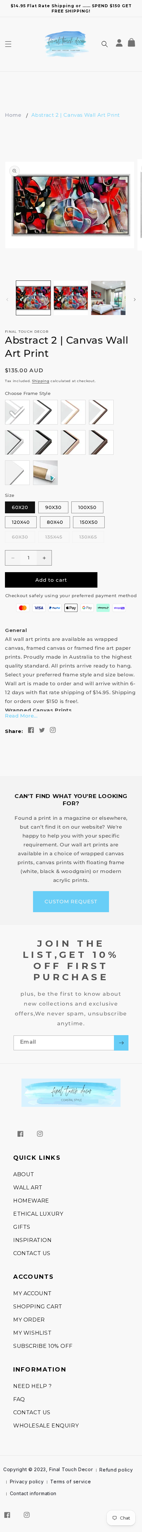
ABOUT (23, 1174)
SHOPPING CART (37, 1306)
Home (13, 115)
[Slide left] (7, 299)
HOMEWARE (31, 1201)
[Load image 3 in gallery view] (108, 298)
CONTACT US (32, 1253)
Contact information (33, 1493)
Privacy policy (27, 1481)
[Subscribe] (121, 1043)
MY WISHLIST (32, 1333)
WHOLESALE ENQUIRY (46, 1426)
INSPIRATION (32, 1240)
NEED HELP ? (32, 1386)
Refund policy (116, 1469)
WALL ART (28, 1187)
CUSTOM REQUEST (71, 901)
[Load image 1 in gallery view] (33, 298)
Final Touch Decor (71, 1469)
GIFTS (21, 1227)
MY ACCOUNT (32, 1293)
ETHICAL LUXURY (38, 1214)
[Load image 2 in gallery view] (71, 298)
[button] (8, 44)
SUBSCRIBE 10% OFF (42, 1346)
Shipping (41, 381)
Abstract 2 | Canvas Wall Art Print (75, 115)
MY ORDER (29, 1320)
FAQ (19, 1399)
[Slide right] (134, 299)
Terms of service (70, 1481)
